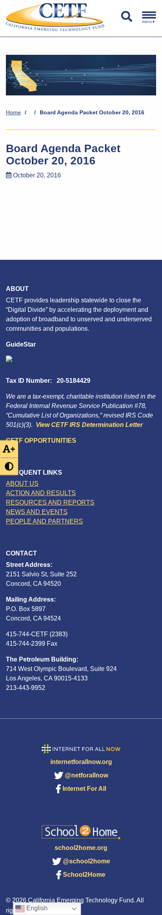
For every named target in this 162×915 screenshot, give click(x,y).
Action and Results (41, 493)
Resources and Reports (50, 502)
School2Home (84, 874)
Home (13, 112)
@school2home (86, 861)
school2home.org (81, 847)
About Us (22, 483)
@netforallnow (86, 775)
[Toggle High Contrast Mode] (9, 466)
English (36, 908)
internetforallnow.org (81, 761)
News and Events (37, 512)
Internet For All (84, 788)
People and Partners (44, 521)
